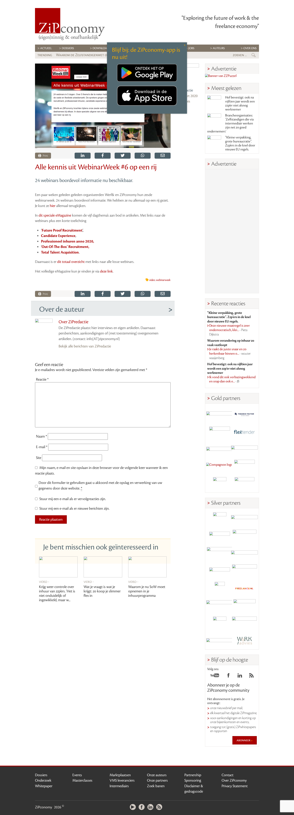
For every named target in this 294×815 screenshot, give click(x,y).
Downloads (101, 48)
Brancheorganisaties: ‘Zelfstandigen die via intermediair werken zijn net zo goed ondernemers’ (230, 123)
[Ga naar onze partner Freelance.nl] (244, 588)
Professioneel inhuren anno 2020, (67, 241)
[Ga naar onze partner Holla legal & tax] (244, 571)
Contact (227, 775)
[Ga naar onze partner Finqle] (219, 414)
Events (77, 775)
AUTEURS (219, 48)
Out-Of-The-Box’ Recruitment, (65, 246)
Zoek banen (156, 786)
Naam (41, 436)
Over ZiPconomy (234, 780)
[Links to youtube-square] (214, 676)
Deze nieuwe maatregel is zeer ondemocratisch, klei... (229, 329)
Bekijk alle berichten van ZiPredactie (85, 346)
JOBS (191, 48)
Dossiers (68, 48)
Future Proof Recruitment (62, 230)
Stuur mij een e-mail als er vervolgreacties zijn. (72, 499)
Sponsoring (192, 780)
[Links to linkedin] (240, 676)
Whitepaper (43, 786)
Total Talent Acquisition (60, 252)
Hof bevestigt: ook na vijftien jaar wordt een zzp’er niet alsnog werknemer (240, 103)
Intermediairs (119, 786)
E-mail (41, 447)
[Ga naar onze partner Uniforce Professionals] (244, 623)
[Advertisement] (232, 231)
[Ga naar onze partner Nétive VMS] (219, 588)
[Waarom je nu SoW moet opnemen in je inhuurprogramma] (147, 566)
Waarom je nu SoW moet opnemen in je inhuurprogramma (146, 591)
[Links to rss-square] (251, 676)
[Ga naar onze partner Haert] (219, 571)
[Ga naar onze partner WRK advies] (244, 640)
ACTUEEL (46, 48)
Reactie (42, 379)
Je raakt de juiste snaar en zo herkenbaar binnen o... (230, 353)
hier (52, 205)
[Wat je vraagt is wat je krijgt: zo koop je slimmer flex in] (103, 566)
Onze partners (157, 780)
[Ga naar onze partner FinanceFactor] (244, 414)
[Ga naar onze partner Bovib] (244, 449)
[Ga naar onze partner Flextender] (244, 431)
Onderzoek (43, 780)
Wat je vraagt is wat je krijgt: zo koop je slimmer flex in (102, 591)
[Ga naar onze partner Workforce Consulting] (244, 536)
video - (44, 581)
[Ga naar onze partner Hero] (244, 484)
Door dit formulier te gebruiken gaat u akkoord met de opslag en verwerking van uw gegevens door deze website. (100, 485)
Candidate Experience (58, 235)
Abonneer (244, 740)
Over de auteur (61, 309)
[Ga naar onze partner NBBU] (219, 606)
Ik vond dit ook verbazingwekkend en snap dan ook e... (232, 379)
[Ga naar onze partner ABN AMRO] (244, 553)
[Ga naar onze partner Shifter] (219, 553)
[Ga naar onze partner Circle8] (219, 431)
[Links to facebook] (228, 676)
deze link (106, 271)
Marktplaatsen (120, 775)
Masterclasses (82, 780)
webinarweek (163, 280)
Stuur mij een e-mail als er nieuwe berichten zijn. (74, 508)
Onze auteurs (157, 775)
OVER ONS (250, 48)
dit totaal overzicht (71, 261)
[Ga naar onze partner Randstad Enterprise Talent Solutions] (219, 519)
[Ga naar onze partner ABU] (244, 606)
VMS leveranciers (122, 780)
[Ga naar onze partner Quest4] (219, 536)
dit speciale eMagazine (55, 215)
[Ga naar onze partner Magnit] (219, 449)
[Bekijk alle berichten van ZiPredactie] (188, 75)
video (152, 280)
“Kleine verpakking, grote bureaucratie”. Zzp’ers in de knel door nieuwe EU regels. (240, 143)
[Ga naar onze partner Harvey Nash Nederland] (219, 484)
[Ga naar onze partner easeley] (244, 519)
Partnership (192, 775)
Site (38, 457)
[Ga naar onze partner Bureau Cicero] (219, 623)
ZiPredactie (185, 90)
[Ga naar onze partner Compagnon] (219, 466)
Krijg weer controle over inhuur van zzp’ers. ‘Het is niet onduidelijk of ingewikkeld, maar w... (57, 593)
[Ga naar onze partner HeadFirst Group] (244, 466)
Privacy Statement (235, 786)
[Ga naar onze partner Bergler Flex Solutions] (219, 640)
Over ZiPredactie (73, 321)
